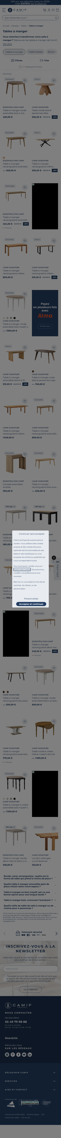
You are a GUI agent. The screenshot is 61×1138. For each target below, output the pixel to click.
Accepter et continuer (31, 604)
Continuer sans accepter (32, 533)
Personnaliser (31, 598)
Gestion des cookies (22, 569)
